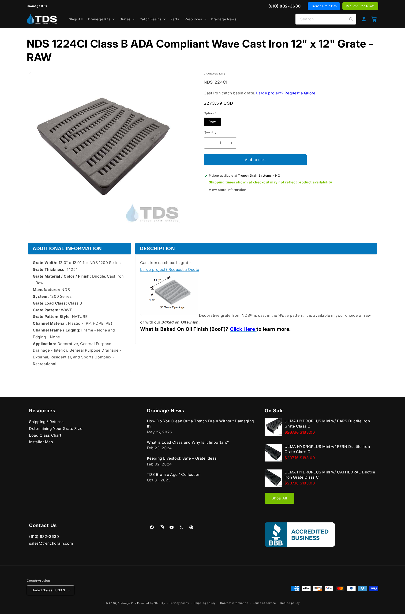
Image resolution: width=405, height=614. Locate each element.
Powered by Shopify (151, 603)
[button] (101, 19)
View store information (227, 190)
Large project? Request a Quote (285, 93)
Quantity (210, 132)
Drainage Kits (127, 603)
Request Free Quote (360, 6)
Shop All (279, 498)
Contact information (234, 603)
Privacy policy (179, 603)
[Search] (351, 19)
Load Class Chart (45, 435)
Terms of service (264, 603)
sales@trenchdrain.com (51, 543)
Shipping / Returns (46, 421)
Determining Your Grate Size (55, 428)
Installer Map (41, 441)
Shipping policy (205, 603)
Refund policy (290, 603)
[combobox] (326, 19)
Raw (212, 122)
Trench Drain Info (324, 6)
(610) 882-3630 (44, 536)
